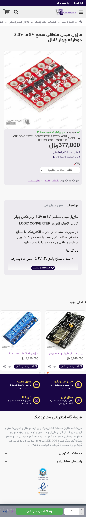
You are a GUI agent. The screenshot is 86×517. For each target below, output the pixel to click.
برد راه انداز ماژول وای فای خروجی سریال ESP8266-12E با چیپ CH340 (64, 354)
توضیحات (72, 206)
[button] (48, 373)
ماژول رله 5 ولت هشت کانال (21, 354)
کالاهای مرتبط (78, 303)
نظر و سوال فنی (53, 206)
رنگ (77, 163)
